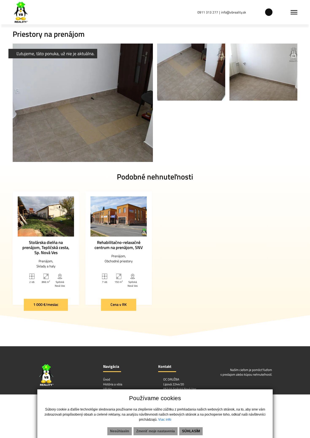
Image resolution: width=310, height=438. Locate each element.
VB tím (107, 388)
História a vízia (112, 384)
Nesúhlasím (119, 431)
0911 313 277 (207, 12)
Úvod (106, 379)
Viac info (164, 419)
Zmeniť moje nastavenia (155, 431)
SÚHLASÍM (191, 431)
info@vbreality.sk (233, 12)
